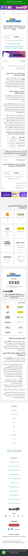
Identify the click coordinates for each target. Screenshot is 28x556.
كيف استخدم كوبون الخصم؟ (14, 487)
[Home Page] (21, 7)
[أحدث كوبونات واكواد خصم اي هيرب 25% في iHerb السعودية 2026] (21, 214)
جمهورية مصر (14, 435)
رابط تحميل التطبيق (14, 525)
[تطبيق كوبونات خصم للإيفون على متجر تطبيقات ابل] (8, 529)
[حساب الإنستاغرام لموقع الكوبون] (22, 516)
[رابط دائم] (25, 183)
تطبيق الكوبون (14, 521)
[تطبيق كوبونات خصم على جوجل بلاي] (12, 529)
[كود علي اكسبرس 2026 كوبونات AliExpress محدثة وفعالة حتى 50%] (20, 332)
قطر (14, 431)
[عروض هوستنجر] (14, 194)
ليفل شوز (7, 235)
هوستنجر (20, 250)
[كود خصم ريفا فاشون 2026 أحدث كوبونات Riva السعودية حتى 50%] (8, 327)
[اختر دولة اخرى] (9, 7)
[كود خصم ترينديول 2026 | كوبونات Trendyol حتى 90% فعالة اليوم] (7, 257)
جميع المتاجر (18, 14)
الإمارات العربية (14, 414)
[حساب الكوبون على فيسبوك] (14, 516)
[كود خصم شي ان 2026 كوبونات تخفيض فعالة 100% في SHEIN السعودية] (8, 332)
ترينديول (7, 262)
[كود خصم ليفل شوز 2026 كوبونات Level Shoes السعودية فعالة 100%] (7, 228)
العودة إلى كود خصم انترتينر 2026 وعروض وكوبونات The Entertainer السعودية (14, 47)
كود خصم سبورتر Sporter (14, 503)
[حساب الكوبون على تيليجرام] (5, 516)
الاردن (14, 439)
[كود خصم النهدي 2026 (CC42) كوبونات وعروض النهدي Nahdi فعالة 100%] (20, 327)
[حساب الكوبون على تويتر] (18, 516)
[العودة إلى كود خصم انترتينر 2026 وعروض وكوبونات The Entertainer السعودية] (3, 13)
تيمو (7, 221)
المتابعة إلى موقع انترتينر (14, 44)
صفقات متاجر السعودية (14, 466)
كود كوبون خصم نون (14, 495)
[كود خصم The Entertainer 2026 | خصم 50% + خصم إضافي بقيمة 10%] (14, 281)
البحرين (14, 422)
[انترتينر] (14, 20)
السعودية (14, 410)
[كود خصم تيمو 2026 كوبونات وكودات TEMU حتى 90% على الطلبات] (7, 214)
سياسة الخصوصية (14, 483)
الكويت (14, 418)
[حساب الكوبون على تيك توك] (10, 516)
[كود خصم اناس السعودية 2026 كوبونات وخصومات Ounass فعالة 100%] (21, 257)
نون (20, 234)
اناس (21, 264)
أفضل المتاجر (21, 302)
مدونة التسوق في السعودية (14, 470)
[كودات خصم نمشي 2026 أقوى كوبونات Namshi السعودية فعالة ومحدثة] (7, 243)
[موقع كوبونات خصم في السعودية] (23, 14)
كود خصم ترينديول (14, 491)
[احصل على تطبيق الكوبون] (14, 54)
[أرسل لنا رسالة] (4, 552)
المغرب (14, 443)
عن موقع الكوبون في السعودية (14, 478)
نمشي (7, 248)
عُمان (14, 427)
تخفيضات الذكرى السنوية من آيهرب (14, 1)
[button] (2, 1)
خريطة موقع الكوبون (14, 474)
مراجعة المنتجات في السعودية (14, 499)
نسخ (6, 37)
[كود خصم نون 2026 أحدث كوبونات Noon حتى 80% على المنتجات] (21, 228)
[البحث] (6, 7)
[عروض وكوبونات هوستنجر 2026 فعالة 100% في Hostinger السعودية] (21, 243)
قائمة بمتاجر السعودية (14, 462)
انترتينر (13, 14)
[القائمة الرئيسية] (2, 7)
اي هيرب (20, 220)
